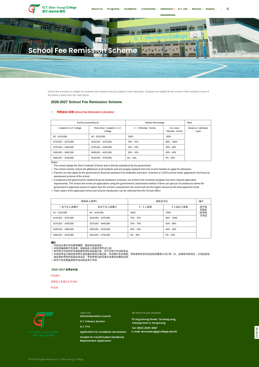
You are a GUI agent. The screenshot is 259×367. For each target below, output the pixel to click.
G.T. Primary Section (92, 321)
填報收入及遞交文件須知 (64, 281)
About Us (97, 9)
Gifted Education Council (95, 316)
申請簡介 (55, 275)
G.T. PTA (85, 326)
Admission (166, 9)
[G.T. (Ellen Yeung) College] (52, 9)
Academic (130, 9)
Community (148, 9)
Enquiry (210, 9)
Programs (113, 9)
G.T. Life (182, 9)
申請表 (54, 287)
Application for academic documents (103, 332)
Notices (196, 9)
